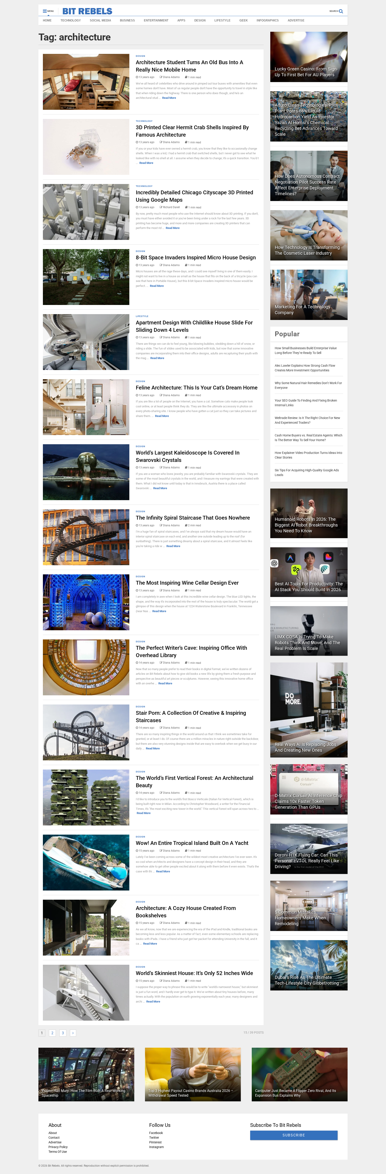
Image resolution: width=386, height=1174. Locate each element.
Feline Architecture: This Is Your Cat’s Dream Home (197, 388)
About (52, 1133)
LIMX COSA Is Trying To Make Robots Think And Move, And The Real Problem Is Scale (307, 642)
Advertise (54, 1142)
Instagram (156, 1147)
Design (140, 56)
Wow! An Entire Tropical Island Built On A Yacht (192, 843)
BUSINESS (127, 20)
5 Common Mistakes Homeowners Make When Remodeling (300, 917)
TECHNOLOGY (71, 20)
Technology (144, 121)
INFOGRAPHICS (268, 20)
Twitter (154, 1137)
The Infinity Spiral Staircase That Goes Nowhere (193, 518)
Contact (54, 1137)
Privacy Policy (58, 1147)
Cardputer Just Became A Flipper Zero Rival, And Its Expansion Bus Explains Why (295, 1093)
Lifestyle (142, 316)
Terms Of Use (57, 1151)
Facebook (156, 1133)
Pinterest (155, 1142)
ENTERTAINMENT (156, 20)
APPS (181, 20)
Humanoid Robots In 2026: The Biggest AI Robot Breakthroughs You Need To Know (306, 524)
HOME (47, 20)
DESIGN (200, 20)
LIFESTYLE (222, 20)
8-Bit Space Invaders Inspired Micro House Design (196, 257)
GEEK (243, 20)
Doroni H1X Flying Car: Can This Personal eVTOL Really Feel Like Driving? (307, 860)
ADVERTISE (296, 20)
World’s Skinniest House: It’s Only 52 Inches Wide (194, 973)
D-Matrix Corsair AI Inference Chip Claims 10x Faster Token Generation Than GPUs (308, 801)
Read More (169, 97)
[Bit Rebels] (85, 12)
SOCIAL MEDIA (100, 20)
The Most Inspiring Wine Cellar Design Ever (187, 583)
